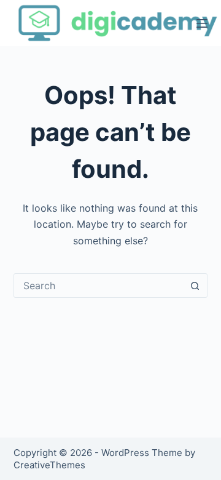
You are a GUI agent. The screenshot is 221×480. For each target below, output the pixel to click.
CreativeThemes (49, 465)
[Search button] (194, 285)
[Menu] (201, 23)
